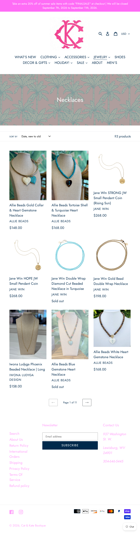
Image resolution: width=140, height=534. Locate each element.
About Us (16, 439)
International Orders (18, 454)
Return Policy (18, 445)
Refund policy (19, 485)
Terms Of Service (15, 477)
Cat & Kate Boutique (33, 525)
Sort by (13, 136)
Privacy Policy (19, 468)
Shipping (15, 462)
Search (14, 433)
